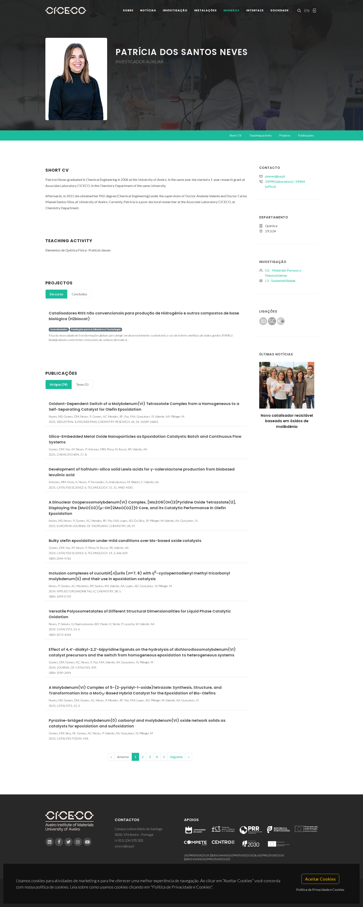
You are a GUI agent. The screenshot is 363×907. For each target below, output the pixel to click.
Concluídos (79, 294)
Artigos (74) (58, 384)
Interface (255, 10)
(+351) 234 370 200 (129, 840)
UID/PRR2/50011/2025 (270, 855)
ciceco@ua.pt (124, 846)
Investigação (175, 10)
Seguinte (176, 757)
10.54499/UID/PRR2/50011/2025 (209, 859)
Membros (231, 10)
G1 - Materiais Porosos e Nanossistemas (283, 272)
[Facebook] (59, 842)
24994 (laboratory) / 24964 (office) (285, 183)
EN (306, 10)
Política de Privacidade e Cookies (320, 889)
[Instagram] (78, 842)
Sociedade (279, 10)
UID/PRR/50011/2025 (196, 855)
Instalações (205, 10)
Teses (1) (82, 384)
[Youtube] (87, 842)
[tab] (56, 294)
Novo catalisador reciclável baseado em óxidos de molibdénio (287, 421)
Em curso (56, 294)
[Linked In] (49, 842)
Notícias (148, 10)
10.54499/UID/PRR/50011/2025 (234, 855)
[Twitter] (68, 842)
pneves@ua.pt (275, 176)
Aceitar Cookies (320, 878)
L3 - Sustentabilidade (280, 281)
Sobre (128, 10)
